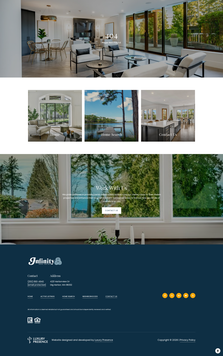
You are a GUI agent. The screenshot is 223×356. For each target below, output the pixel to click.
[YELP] (192, 295)
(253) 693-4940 (36, 281)
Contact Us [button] (111, 210)
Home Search (68, 296)
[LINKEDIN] (178, 295)
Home (30, 296)
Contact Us (111, 296)
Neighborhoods (90, 296)
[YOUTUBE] (185, 295)
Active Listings (48, 296)
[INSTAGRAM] (171, 295)
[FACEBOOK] (165, 295)
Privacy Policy (187, 340)
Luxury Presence (104, 340)
